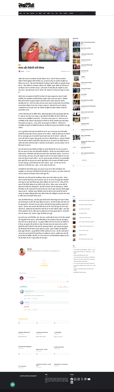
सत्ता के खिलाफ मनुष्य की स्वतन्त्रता (84, 209)
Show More (84, 160)
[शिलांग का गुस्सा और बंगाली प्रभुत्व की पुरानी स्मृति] (76, 44)
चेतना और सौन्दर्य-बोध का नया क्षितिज (87, 100)
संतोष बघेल (22, 71)
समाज (61, 381)
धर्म (55, 381)
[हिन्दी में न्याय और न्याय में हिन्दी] (76, 50)
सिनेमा (61, 13)
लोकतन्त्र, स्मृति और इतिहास (85, 135)
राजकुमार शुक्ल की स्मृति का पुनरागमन (87, 54)
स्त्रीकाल (46, 379)
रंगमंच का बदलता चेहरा (84, 70)
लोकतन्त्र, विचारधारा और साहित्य (86, 82)
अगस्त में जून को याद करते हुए (86, 88)
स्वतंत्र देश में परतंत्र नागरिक (86, 59)
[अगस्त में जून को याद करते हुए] (76, 90)
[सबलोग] (26, 6)
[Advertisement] (57, 26)
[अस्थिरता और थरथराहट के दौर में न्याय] (76, 131)
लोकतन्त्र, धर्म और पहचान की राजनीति (87, 112)
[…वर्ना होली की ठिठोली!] (62, 326)
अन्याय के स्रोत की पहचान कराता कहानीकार (81, 257)
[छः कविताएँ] (76, 78)
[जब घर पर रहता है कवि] (26, 359)
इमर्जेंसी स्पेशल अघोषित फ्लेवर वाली (24, 332)
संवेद (24, 13)
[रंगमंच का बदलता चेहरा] (76, 72)
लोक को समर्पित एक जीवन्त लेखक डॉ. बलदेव (86, 239)
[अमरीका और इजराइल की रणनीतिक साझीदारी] (76, 108)
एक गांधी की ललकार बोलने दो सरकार (42, 332)
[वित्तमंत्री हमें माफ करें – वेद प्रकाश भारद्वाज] (62, 358)
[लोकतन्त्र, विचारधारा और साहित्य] (76, 84)
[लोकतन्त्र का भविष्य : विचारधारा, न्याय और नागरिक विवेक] (76, 143)
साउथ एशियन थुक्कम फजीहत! (59, 347)
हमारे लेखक (71, 13)
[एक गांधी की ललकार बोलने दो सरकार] (44, 326)
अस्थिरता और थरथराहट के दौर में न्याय (87, 129)
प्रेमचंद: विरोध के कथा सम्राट (86, 147)
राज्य (52, 13)
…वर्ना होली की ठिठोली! (57, 332)
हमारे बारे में (65, 13)
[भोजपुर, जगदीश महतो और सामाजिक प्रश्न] (76, 154)
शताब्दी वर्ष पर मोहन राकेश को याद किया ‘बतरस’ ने (82, 259)
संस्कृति (57, 381)
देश (36, 13)
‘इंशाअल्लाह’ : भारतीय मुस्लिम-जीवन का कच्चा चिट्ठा (82, 268)
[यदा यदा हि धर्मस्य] (76, 96)
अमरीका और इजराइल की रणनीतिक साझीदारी (88, 106)
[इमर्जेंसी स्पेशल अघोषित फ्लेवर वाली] (26, 326)
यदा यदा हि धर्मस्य (84, 94)
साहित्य (55, 379)
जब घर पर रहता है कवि (22, 366)
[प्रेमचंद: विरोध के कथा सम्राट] (76, 149)
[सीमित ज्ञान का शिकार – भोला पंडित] (44, 342)
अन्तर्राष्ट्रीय (58, 379)
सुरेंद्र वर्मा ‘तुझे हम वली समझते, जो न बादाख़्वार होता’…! (83, 251)
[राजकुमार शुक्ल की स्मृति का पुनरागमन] (76, 55)
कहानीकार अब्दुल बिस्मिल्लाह (78, 255)
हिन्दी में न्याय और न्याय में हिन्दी (86, 48)
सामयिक (48, 13)
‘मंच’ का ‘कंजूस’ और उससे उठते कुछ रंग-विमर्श (81, 263)
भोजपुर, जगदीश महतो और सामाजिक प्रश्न (88, 153)
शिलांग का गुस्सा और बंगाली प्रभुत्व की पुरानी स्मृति (87, 200)
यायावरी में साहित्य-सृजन (85, 117)
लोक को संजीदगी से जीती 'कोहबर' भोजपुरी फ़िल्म (86, 221)
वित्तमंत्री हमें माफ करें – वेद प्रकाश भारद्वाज (61, 364)
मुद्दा (67, 378)
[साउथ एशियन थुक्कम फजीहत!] (62, 341)
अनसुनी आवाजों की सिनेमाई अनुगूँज (86, 65)
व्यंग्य (19, 64)
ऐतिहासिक (66, 381)
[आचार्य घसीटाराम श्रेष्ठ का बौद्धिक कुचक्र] (26, 340)
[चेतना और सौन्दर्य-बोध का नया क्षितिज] (76, 102)
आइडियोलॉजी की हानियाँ (85, 123)
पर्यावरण (49, 381)
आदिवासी (52, 381)
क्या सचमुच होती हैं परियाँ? (83, 213)
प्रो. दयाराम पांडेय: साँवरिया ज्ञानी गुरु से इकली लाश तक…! (83, 265)
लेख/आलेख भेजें (33, 376)
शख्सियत (40, 13)
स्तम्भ (56, 13)
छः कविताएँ (83, 76)
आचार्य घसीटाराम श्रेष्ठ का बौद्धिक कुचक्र (25, 346)
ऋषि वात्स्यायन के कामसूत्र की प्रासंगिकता (85, 204)
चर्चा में (44, 13)
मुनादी (28, 13)
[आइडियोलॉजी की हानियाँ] (76, 125)
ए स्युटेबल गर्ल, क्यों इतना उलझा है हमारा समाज (86, 226)
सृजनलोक (64, 378)
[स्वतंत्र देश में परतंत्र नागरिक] (76, 61)
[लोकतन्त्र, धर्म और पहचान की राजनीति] (76, 113)
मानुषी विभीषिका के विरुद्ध (78, 272)
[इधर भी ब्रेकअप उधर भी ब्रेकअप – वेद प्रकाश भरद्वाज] (44, 358)
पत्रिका (20, 13)
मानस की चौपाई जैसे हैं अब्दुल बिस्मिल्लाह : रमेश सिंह (83, 249)
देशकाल (64, 379)
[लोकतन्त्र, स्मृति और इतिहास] (76, 137)
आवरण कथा (32, 13)
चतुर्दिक (63, 381)
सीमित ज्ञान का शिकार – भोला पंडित (41, 349)
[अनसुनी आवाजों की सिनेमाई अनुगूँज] (76, 66)
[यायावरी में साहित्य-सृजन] (76, 119)
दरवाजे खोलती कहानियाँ (77, 261)
